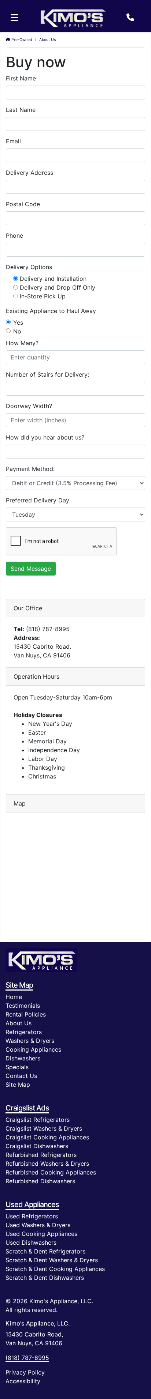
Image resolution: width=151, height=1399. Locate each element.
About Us (47, 39)
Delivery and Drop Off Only (57, 287)
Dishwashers (22, 1058)
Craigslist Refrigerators (37, 1119)
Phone (14, 235)
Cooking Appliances (33, 1049)
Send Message (31, 568)
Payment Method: (30, 468)
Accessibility (22, 1381)
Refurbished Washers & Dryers (47, 1163)
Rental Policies (25, 1014)
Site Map (17, 1084)
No (17, 331)
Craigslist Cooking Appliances (47, 1137)
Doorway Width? (29, 406)
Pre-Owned (21, 39)
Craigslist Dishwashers (36, 1146)
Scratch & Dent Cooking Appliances (55, 1268)
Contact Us (21, 1075)
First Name (21, 78)
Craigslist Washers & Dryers (43, 1128)
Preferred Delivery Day (37, 500)
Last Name (21, 109)
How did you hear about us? (45, 437)
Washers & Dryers (29, 1040)
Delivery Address (29, 172)
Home (13, 996)
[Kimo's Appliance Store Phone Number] (130, 17)
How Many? (22, 343)
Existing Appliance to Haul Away (51, 310)
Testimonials (22, 1005)
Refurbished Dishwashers (40, 1181)
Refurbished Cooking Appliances (50, 1172)
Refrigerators (23, 1032)
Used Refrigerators (31, 1216)
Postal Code (23, 204)
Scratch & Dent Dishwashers (44, 1277)
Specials (17, 1067)
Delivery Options (29, 267)
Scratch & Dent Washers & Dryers (51, 1260)
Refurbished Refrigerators (41, 1154)
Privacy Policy (25, 1372)
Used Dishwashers (30, 1242)
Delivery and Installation (53, 278)
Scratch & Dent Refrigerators (45, 1251)
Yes (18, 322)
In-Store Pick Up (43, 296)
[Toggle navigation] (14, 17)
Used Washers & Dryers (37, 1225)
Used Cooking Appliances (41, 1233)
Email (13, 141)
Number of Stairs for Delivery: (47, 374)
